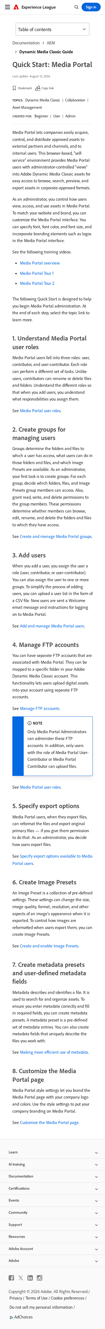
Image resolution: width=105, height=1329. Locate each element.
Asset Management (27, 107)
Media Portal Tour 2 (37, 283)
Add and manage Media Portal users (52, 626)
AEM (51, 42)
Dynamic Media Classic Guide (46, 51)
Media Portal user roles (40, 410)
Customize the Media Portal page (49, 1122)
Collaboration (75, 100)
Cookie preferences (67, 1298)
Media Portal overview (40, 263)
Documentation (26, 42)
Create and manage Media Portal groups (56, 536)
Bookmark (25, 88)
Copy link (47, 88)
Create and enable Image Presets (49, 945)
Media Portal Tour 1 (37, 273)
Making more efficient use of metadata (54, 1052)
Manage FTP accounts (39, 708)
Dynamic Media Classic (42, 100)
